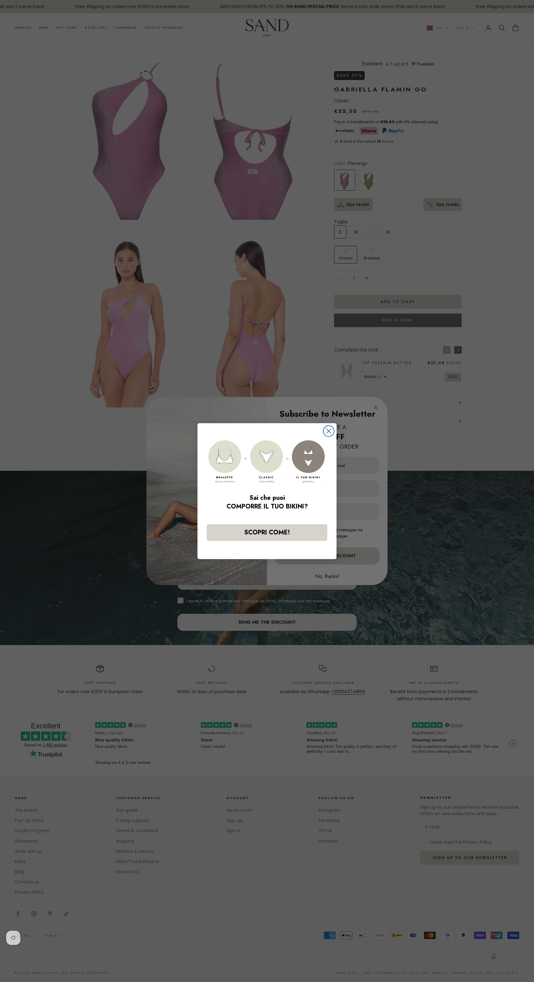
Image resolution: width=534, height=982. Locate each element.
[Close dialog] (328, 431)
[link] (267, 461)
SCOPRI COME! (267, 532)
